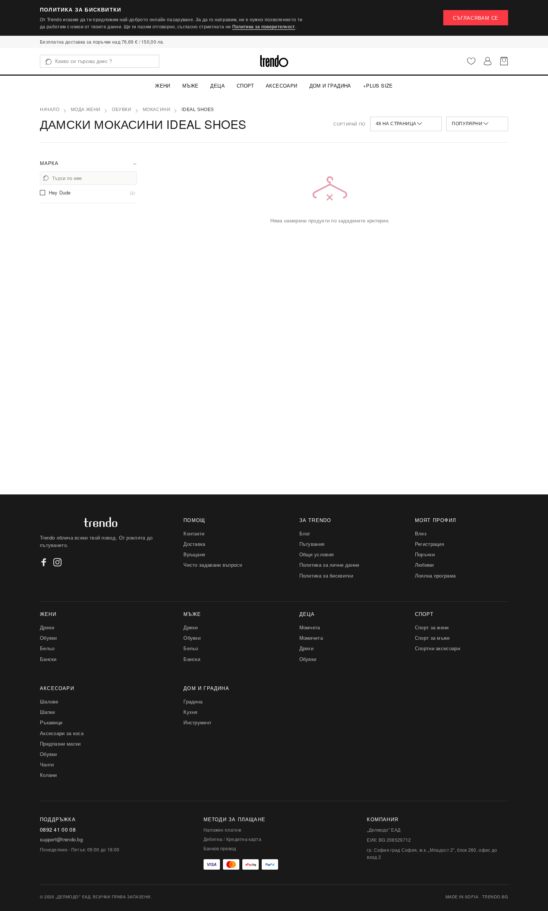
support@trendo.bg (61, 839)
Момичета (311, 637)
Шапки (47, 711)
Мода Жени (86, 109)
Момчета (309, 627)
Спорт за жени (432, 627)
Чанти (47, 764)
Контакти (193, 533)
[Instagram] (57, 562)
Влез (420, 533)
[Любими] (471, 61)
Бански (48, 658)
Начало (50, 109)
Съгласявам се (475, 17)
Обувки (122, 109)
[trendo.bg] (274, 61)
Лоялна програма (435, 575)
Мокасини (157, 109)
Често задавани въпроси (212, 564)
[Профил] (488, 61)
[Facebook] (44, 562)
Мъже (190, 85)
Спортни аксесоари (437, 648)
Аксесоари (281, 85)
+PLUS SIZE (378, 85)
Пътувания (312, 543)
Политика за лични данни (329, 564)
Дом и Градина (330, 85)
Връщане (194, 554)
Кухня (190, 711)
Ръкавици (51, 722)
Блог (305, 533)
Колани (48, 774)
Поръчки (425, 554)
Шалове (49, 701)
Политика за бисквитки (326, 575)
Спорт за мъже (432, 637)
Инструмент (197, 722)
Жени (162, 85)
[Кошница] (504, 61)
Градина (192, 701)
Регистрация (429, 543)
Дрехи (47, 627)
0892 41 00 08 (58, 829)
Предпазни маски (60, 743)
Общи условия (316, 554)
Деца (217, 85)
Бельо (47, 648)
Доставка (194, 543)
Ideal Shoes (198, 109)
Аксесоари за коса (62, 733)
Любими (424, 564)
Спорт (245, 85)
